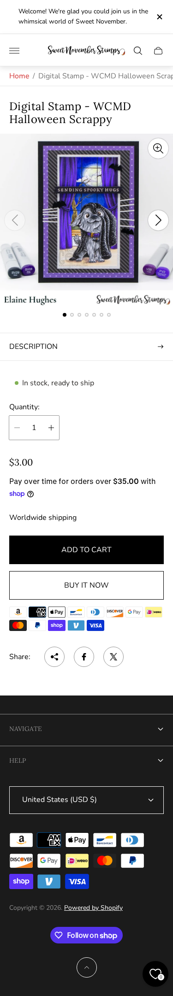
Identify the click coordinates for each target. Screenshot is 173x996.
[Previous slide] (15, 220)
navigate (25, 729)
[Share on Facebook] (84, 657)
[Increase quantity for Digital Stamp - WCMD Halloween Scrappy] (51, 428)
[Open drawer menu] (14, 51)
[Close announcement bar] (159, 17)
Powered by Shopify (93, 907)
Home (19, 76)
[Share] (54, 657)
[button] (64, 315)
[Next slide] (158, 220)
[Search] (138, 51)
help (17, 760)
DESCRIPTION (33, 347)
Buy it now (86, 585)
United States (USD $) (59, 800)
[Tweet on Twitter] (113, 657)
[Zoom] (158, 148)
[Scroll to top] (87, 967)
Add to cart (86, 550)
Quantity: (24, 407)
